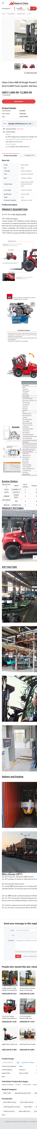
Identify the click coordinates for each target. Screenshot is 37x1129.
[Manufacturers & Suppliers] (18, 3)
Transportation (11, 14)
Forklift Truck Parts (9, 1111)
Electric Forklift (23, 1073)
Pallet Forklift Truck (24, 1111)
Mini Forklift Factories (9, 1102)
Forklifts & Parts (21, 14)
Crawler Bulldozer (7, 1070)
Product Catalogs (28, 1062)
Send (18, 956)
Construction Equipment (9, 1066)
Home (3, 14)
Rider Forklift (7, 1093)
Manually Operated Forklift (23, 1093)
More (3, 1115)
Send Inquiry (18, 101)
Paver (21, 1066)
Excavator (22, 1070)
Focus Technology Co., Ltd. (24, 1121)
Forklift (29, 14)
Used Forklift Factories (26, 1102)
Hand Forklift (28, 1107)
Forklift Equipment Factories (11, 1107)
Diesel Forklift (6, 1073)
